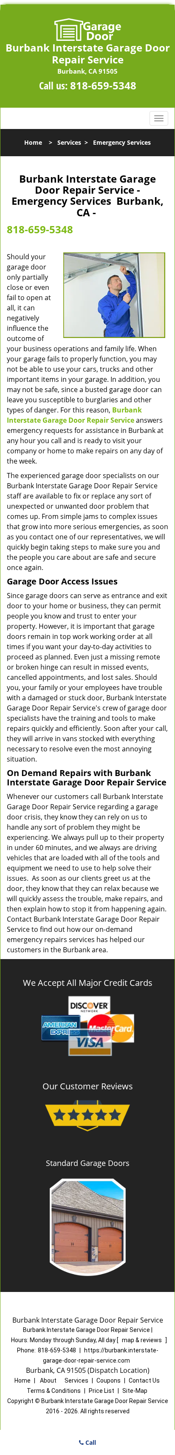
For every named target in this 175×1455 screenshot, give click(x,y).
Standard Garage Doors (88, 1163)
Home (33, 142)
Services (69, 142)
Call (90, 1442)
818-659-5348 (103, 85)
